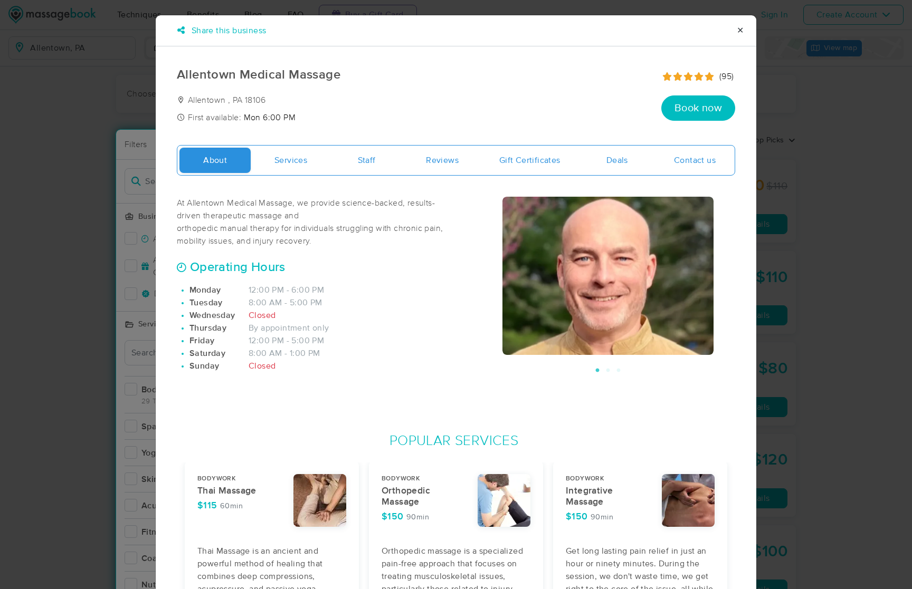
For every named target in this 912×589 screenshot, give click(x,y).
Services (290, 160)
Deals (617, 160)
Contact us (695, 160)
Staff (367, 160)
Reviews (442, 160)
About (215, 160)
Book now (698, 108)
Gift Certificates (529, 160)
